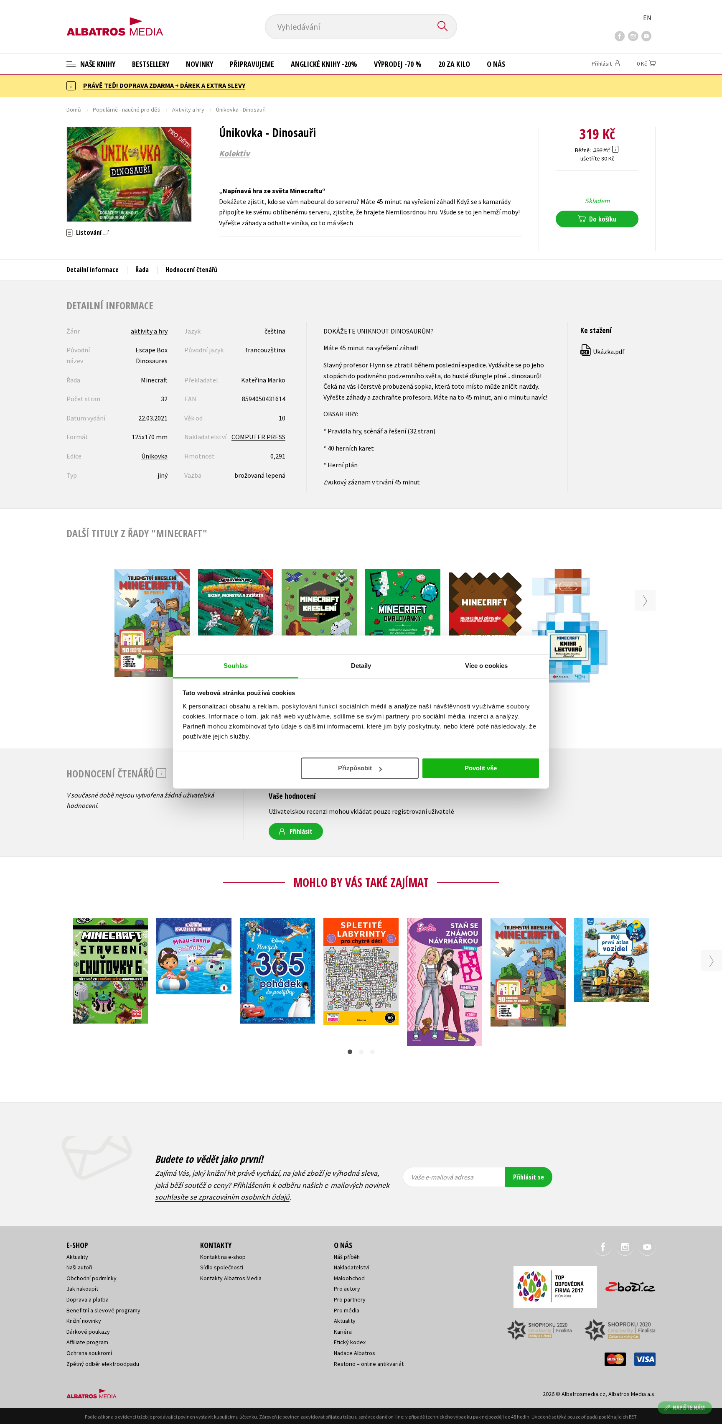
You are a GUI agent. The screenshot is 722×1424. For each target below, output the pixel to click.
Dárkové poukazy (88, 1331)
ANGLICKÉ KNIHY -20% (324, 64)
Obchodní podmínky (91, 1278)
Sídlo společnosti (221, 1267)
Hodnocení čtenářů (191, 269)
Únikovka (154, 456)
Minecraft (154, 380)
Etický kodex (350, 1342)
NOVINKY (199, 64)
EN (647, 17)
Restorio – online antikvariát (369, 1364)
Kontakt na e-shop (223, 1257)
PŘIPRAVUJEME (252, 64)
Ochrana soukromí (89, 1353)
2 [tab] (361, 1052)
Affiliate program (87, 1342)
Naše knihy (97, 64)
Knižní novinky (83, 1321)
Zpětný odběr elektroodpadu (102, 1364)
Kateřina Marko (263, 380)
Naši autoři (79, 1267)
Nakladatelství (351, 1267)
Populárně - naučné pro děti (126, 109)
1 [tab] (350, 1052)
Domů (73, 109)
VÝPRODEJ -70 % (398, 64)
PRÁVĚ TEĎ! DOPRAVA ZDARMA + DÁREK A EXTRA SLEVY (164, 85)
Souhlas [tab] (236, 665)
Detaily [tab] (361, 665)
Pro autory (347, 1288)
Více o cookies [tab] (486, 665)
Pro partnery (350, 1299)
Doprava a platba (87, 1299)
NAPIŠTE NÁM (689, 1407)
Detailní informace (92, 269)
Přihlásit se (528, 1177)
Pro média (346, 1310)
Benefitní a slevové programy (103, 1310)
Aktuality (77, 1257)
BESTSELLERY (150, 64)
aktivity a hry (149, 331)
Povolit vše (481, 768)
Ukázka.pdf (603, 351)
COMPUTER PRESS (258, 437)
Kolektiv (234, 153)
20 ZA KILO (454, 64)
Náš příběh (347, 1257)
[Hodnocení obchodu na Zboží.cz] (626, 1284)
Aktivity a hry (188, 109)
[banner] (114, 19)
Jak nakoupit (82, 1288)
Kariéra (343, 1331)
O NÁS (496, 64)
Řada (142, 269)
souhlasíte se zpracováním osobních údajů (222, 1197)
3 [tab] (372, 1052)
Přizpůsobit (355, 768)
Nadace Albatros (354, 1353)
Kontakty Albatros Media (231, 1278)
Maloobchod (349, 1278)
